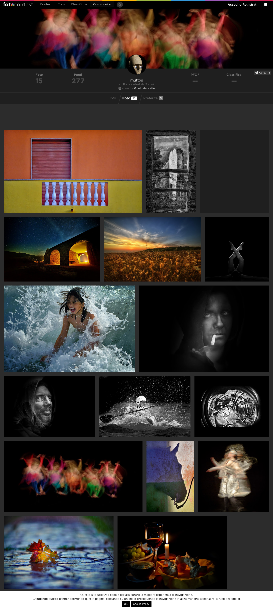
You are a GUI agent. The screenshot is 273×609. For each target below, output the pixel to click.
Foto (61, 4)
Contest (46, 4)
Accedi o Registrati (242, 4)
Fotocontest (18, 4)
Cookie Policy (141, 604)
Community (102, 4)
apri (73, 171)
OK (126, 604)
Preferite (152, 98)
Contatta (264, 73)
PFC (194, 74)
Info (113, 98)
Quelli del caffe (144, 88)
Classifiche (79, 4)
